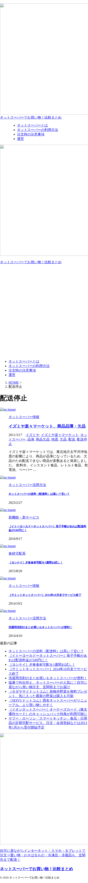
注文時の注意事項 (22, 370)
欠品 (63, 439)
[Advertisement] (44, 312)
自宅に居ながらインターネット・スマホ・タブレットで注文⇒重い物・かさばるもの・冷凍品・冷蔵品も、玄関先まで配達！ (42, 855)
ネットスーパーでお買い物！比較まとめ (31, 117)
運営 (12, 375)
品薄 (30, 439)
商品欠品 (43, 439)
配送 (71, 439)
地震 (54, 439)
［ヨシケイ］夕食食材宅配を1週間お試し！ (36, 562)
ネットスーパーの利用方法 (29, 366)
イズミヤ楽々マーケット (60, 435)
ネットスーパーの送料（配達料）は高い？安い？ (39, 493)
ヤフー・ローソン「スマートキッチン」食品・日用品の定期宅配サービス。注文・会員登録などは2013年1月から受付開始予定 (48, 723)
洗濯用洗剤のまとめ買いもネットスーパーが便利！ (40, 627)
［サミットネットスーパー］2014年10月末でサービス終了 (45, 595)
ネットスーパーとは (24, 361)
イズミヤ (32, 435)
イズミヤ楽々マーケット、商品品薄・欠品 (47, 426)
